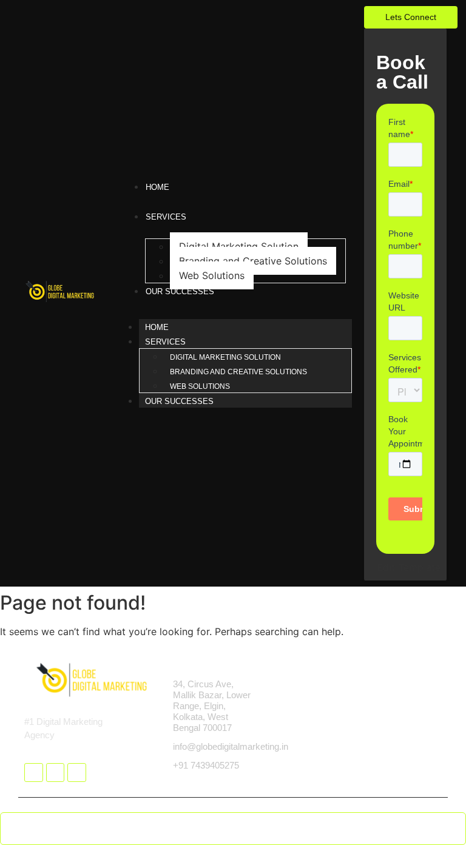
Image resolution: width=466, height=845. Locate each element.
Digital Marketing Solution (239, 246)
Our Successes (179, 401)
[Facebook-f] (33, 772)
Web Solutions (212, 275)
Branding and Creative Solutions (253, 261)
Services (165, 341)
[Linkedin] (76, 772)
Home (157, 327)
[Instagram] (55, 772)
